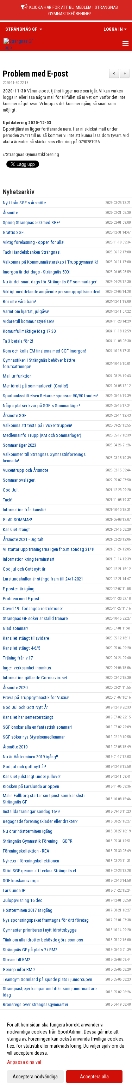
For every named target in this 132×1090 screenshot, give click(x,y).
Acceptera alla (94, 1076)
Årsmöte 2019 (15, 746)
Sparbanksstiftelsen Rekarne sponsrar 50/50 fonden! (50, 395)
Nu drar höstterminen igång (27, 831)
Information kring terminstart (29, 559)
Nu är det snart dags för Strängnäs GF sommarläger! (50, 281)
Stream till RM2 (16, 959)
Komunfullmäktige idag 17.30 (29, 331)
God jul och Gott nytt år (24, 569)
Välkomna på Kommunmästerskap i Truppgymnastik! (50, 262)
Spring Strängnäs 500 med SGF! (31, 222)
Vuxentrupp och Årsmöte (25, 470)
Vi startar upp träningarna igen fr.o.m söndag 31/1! (48, 549)
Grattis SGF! (14, 232)
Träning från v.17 (18, 658)
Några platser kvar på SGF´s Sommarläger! (41, 405)
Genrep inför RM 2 (19, 969)
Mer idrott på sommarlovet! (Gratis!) (35, 386)
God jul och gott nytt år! (24, 766)
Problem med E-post (35, 74)
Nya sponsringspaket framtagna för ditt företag (46, 920)
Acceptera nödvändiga (35, 1076)
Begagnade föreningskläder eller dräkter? (40, 821)
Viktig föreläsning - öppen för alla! (33, 242)
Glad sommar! (15, 628)
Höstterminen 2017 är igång (27, 910)
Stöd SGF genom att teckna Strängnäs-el (39, 870)
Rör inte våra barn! (19, 301)
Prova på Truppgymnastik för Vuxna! (36, 697)
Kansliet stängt (16, 529)
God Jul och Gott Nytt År (25, 707)
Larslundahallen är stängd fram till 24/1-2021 (43, 579)
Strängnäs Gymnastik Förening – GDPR (38, 841)
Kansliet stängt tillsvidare (26, 638)
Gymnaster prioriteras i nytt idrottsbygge (39, 930)
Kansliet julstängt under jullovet (32, 776)
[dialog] (66, 1050)
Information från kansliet (25, 509)
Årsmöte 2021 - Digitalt (23, 539)
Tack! (7, 499)
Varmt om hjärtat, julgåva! (26, 311)
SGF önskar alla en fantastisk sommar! (37, 727)
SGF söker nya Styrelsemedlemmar (34, 737)
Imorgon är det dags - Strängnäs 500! (36, 272)
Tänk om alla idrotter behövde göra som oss (43, 940)
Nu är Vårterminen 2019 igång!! (30, 756)
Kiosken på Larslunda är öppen (31, 786)
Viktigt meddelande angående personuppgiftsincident (52, 291)
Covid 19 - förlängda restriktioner (33, 608)
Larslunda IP (14, 890)
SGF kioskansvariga (21, 880)
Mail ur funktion (17, 376)
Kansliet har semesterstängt (28, 717)
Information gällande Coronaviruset (35, 677)
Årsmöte (10, 212)
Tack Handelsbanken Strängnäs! (32, 252)
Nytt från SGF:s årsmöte (24, 202)
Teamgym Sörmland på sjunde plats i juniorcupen (47, 979)
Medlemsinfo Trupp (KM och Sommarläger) (42, 435)
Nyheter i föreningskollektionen (31, 860)
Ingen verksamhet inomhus (27, 667)
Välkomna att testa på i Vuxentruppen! (37, 425)
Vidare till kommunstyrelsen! (28, 321)
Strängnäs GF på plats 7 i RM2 (30, 949)
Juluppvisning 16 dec (22, 900)
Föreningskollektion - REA (26, 851)
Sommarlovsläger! (19, 480)
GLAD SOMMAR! (17, 519)
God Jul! (11, 490)
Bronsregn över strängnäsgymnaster (35, 1004)
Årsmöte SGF (14, 415)
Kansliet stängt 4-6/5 (21, 648)
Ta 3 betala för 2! (18, 341)
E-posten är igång (18, 588)
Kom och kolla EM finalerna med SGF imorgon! (44, 351)
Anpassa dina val (24, 1062)
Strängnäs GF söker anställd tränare (35, 618)
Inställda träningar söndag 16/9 (31, 811)
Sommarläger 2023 (19, 445)
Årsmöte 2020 (15, 687)
